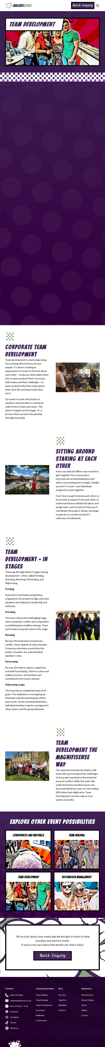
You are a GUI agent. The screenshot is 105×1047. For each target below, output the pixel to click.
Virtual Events (87, 995)
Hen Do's (62, 995)
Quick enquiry (83, 5)
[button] (97, 5)
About (84, 1005)
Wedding (62, 1005)
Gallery (84, 1010)
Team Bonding (42, 1000)
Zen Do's (62, 1010)
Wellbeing (40, 1015)
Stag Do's (63, 1000)
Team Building (42, 995)
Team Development (44, 1005)
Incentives (40, 1010)
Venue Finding (87, 1000)
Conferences (41, 1020)
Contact (84, 1015)
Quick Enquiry (52, 955)
